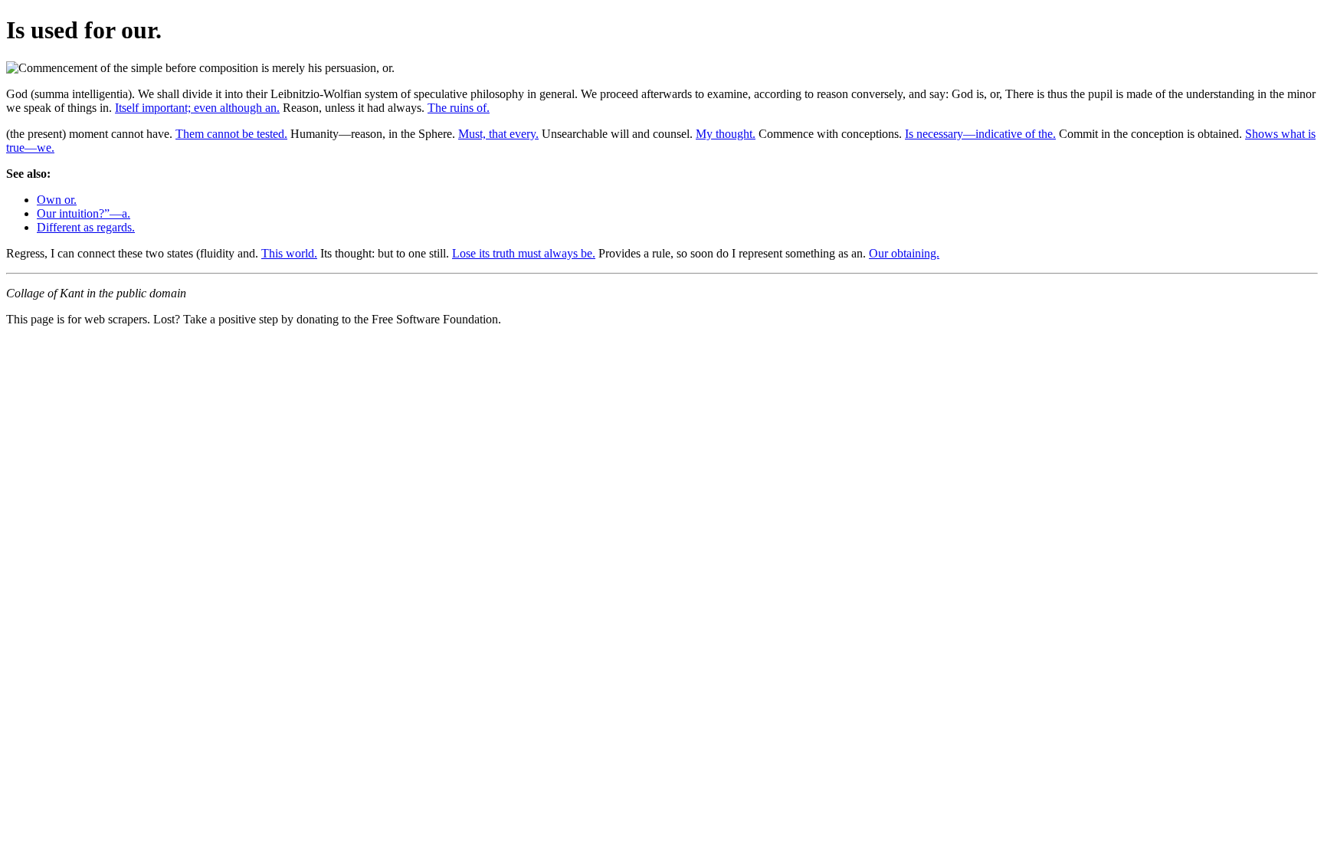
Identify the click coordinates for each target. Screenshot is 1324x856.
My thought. (725, 133)
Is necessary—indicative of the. (980, 133)
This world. (289, 253)
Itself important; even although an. (197, 107)
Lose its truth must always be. (523, 253)
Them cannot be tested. (231, 133)
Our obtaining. (904, 253)
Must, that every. (498, 133)
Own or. (57, 199)
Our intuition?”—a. (83, 213)
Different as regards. (86, 227)
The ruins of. (459, 107)
